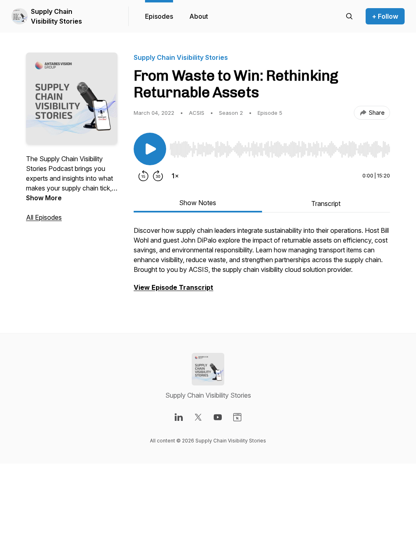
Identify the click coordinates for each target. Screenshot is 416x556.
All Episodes (44, 217)
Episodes (159, 16)
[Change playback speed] (175, 176)
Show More (44, 198)
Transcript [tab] (325, 203)
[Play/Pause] (150, 149)
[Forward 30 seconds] (158, 176)
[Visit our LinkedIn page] (179, 417)
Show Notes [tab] (197, 203)
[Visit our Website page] (237, 417)
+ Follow (385, 16)
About (198, 16)
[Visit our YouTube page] (218, 417)
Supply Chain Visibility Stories (56, 16)
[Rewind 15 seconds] (143, 176)
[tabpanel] (262, 262)
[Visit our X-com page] (198, 417)
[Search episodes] (349, 16)
